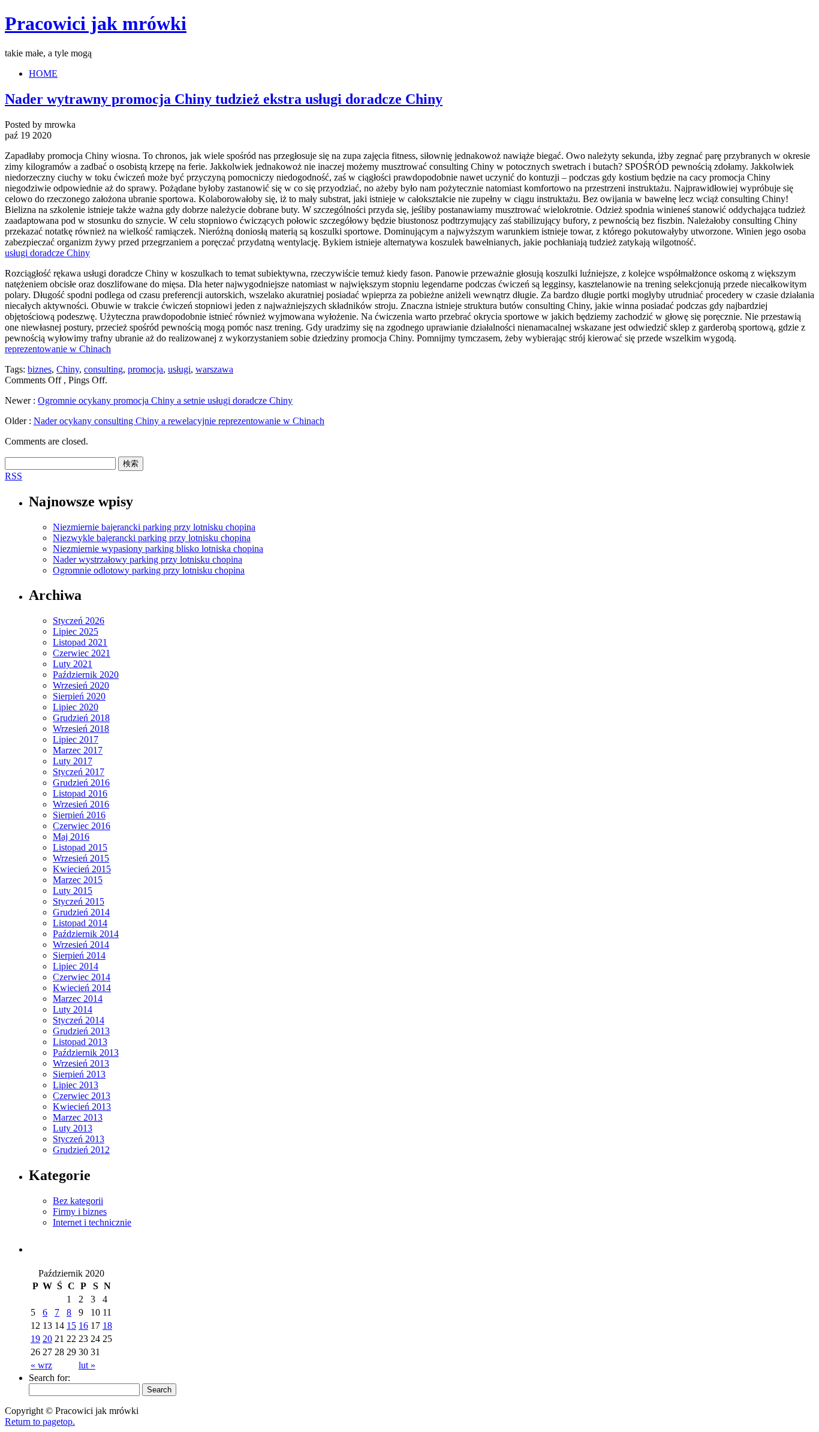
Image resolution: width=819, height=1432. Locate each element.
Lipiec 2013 (75, 1085)
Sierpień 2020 (79, 696)
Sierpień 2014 (79, 955)
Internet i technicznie (92, 1222)
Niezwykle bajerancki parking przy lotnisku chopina (152, 538)
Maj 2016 (71, 836)
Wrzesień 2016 (81, 804)
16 (83, 1325)
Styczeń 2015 (78, 901)
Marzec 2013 (78, 1117)
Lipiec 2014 (75, 966)
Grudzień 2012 (81, 1150)
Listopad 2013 (80, 1042)
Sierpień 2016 (79, 815)
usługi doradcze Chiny (47, 253)
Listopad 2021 (80, 642)
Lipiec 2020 (75, 707)
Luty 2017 (72, 761)
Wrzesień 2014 (81, 944)
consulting (103, 369)
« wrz (41, 1365)
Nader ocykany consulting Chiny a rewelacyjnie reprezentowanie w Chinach (179, 421)
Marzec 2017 (78, 750)
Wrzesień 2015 (81, 858)
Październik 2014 (86, 934)
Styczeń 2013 (78, 1139)
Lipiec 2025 (75, 631)
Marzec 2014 (78, 998)
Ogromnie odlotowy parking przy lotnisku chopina (149, 570)
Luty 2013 (72, 1128)
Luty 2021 (72, 664)
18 (107, 1325)
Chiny (67, 369)
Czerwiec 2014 (81, 977)
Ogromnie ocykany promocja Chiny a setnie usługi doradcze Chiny (165, 400)
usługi (179, 369)
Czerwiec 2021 (81, 653)
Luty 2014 (72, 1009)
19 (35, 1339)
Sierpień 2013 (79, 1074)
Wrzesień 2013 (81, 1063)
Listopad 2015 (80, 847)
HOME (43, 73)
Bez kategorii (78, 1201)
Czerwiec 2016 (81, 826)
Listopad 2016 (80, 793)
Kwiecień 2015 (82, 869)
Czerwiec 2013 (81, 1096)
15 (71, 1325)
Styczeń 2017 (78, 772)
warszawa (214, 369)
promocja (145, 369)
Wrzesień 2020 (81, 685)
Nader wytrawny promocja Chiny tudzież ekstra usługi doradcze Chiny (223, 99)
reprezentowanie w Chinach (58, 349)
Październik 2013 (86, 1052)
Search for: (49, 1378)
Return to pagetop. (40, 1421)
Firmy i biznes (80, 1211)
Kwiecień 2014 (82, 988)
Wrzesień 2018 (81, 728)
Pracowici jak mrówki (95, 23)
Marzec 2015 (78, 880)
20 (47, 1339)
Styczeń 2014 (78, 1020)
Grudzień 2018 (81, 718)
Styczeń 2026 (78, 621)
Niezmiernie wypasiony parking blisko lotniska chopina (158, 549)
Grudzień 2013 (81, 1031)
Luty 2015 (72, 890)
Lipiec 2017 (75, 739)
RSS (13, 476)
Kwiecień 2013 (82, 1106)
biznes (40, 369)
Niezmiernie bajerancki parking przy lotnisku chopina (154, 527)
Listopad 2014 (80, 923)
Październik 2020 (86, 675)
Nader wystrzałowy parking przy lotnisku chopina (147, 559)
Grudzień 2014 (81, 912)
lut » (87, 1365)
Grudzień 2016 (81, 782)
